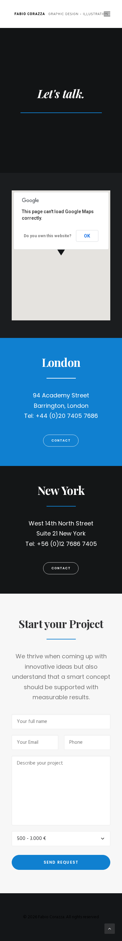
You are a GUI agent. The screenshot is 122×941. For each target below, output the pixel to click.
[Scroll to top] (109, 929)
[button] (107, 14)
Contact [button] (61, 440)
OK (87, 235)
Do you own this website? (47, 236)
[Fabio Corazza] (61, 14)
